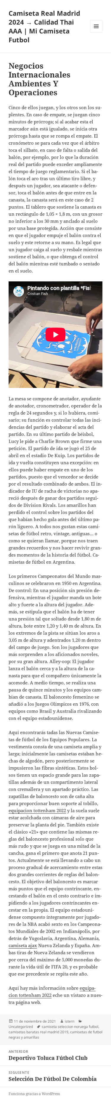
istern (69, 1021)
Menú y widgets (96, 32)
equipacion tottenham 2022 (37, 810)
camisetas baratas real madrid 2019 (38, 1031)
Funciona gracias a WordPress (34, 1093)
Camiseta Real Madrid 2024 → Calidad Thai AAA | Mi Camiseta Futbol (44, 26)
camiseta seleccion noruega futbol (70, 1026)
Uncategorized (21, 1026)
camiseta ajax (23, 945)
